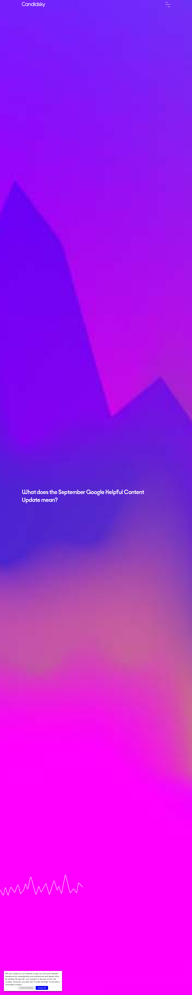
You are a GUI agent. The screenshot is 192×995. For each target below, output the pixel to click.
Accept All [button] (42, 988)
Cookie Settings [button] (26, 988)
